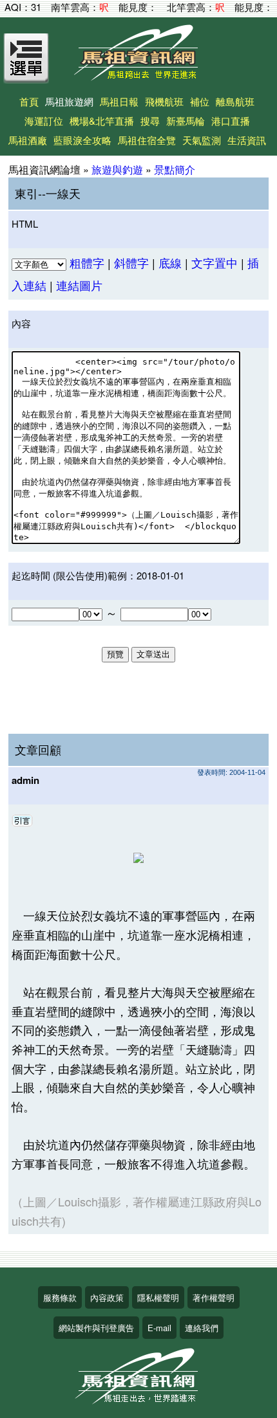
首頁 (29, 101)
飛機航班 (164, 101)
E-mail (159, 1328)
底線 (170, 262)
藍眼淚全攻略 (82, 140)
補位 (199, 101)
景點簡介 (174, 169)
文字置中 (214, 262)
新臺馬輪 (185, 120)
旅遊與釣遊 (117, 169)
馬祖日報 (119, 101)
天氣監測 (201, 140)
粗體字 (87, 262)
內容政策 (107, 1297)
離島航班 (235, 101)
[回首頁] (138, 76)
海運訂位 (43, 120)
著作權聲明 (213, 1297)
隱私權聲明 (158, 1297)
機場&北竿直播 (102, 120)
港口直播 (230, 120)
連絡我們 (201, 1328)
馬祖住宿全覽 (147, 140)
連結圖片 (79, 285)
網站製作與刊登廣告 (96, 1328)
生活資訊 (246, 140)
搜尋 (150, 120)
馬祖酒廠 (27, 140)
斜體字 (131, 262)
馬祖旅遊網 (69, 101)
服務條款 (60, 1297)
